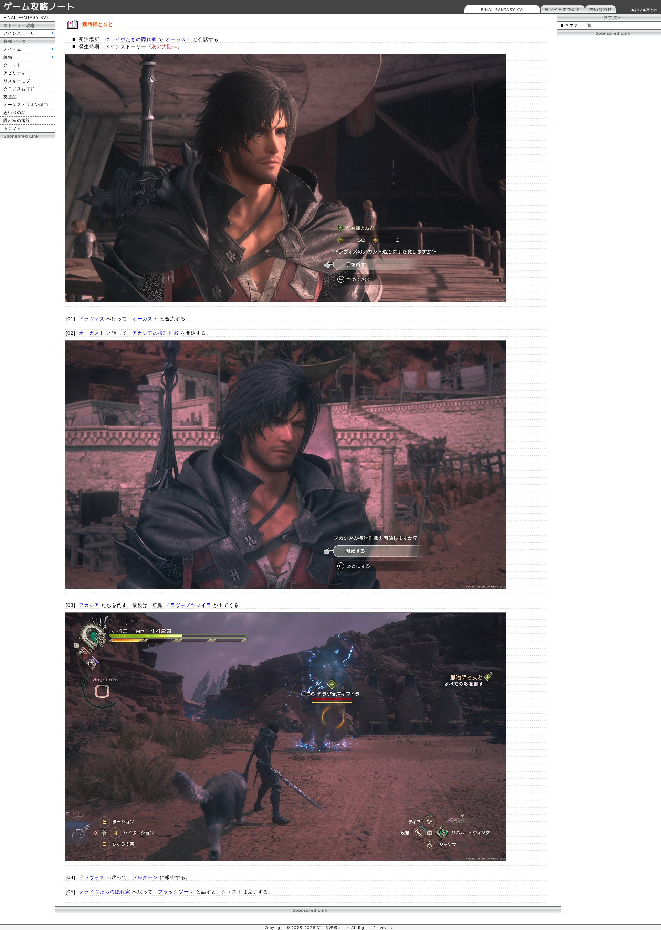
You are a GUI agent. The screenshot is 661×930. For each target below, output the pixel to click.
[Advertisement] (27, 243)
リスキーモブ (16, 81)
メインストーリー (21, 33)
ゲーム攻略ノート (39, 6)
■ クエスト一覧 (576, 25)
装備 (7, 57)
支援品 (10, 96)
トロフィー (14, 128)
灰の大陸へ (164, 46)
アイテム (12, 49)
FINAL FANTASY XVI (502, 9)
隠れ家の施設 (16, 120)
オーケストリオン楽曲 (25, 104)
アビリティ (14, 73)
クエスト (12, 65)
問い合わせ (600, 9)
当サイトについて (562, 9)
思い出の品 (14, 112)
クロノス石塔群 (19, 88)
